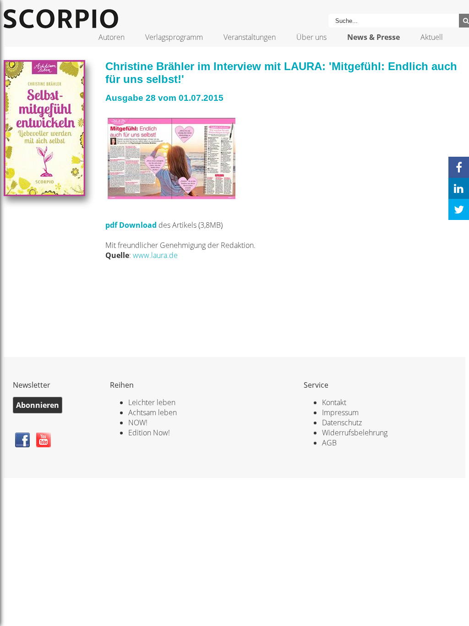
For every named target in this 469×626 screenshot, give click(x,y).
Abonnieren (37, 405)
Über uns (311, 37)
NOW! (137, 422)
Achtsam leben (152, 412)
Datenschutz (342, 422)
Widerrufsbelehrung (354, 433)
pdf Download (131, 225)
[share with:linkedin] (458, 188)
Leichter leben (151, 402)
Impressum (340, 412)
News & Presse (373, 37)
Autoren (111, 37)
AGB (329, 443)
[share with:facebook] (458, 167)
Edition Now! (149, 433)
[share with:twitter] (458, 209)
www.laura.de (155, 255)
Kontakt (334, 402)
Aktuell (431, 37)
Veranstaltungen (250, 37)
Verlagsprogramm (174, 37)
